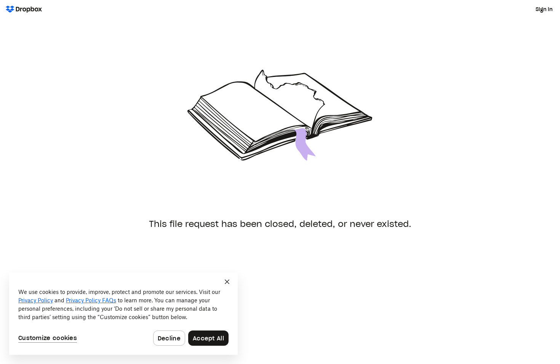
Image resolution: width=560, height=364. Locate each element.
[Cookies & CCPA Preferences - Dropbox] (123, 314)
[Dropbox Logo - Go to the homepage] (24, 9)
